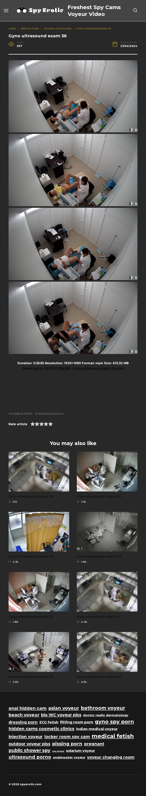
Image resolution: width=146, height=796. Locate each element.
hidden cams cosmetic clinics (41, 728)
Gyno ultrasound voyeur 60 (31, 677)
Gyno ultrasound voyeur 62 (31, 616)
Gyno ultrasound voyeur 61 (99, 616)
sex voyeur (58, 751)
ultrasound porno (50, 413)
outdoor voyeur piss (29, 743)
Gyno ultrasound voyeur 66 (31, 496)
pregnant (94, 743)
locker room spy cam (67, 736)
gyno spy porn (114, 722)
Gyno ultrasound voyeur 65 (99, 496)
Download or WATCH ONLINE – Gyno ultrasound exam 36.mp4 (73, 368)
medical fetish (22, 413)
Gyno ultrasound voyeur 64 (31, 556)
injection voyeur (26, 736)
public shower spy (29, 750)
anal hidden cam (28, 708)
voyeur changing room (110, 757)
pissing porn (67, 743)
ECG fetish (48, 722)
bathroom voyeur (103, 708)
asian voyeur (63, 708)
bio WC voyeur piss (61, 714)
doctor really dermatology (105, 715)
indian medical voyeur (97, 729)
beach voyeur (24, 714)
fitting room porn (76, 722)
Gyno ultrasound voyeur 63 (99, 556)
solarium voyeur (80, 751)
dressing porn (23, 722)
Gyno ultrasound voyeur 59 (99, 677)
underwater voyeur (69, 757)
